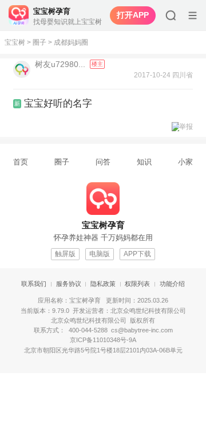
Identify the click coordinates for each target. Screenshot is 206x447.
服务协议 (68, 283)
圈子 (39, 42)
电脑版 (99, 253)
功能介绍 (172, 283)
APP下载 (137, 253)
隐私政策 (103, 283)
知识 (144, 162)
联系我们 (33, 283)
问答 (103, 162)
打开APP (133, 14)
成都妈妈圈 (71, 42)
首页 (20, 162)
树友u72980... (61, 64)
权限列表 (137, 283)
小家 (185, 162)
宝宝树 (15, 42)
